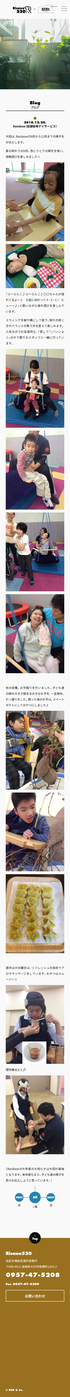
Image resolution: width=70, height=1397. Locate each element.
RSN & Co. (16, 1390)
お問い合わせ (35, 1295)
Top (35, 1237)
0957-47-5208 (33, 1275)
